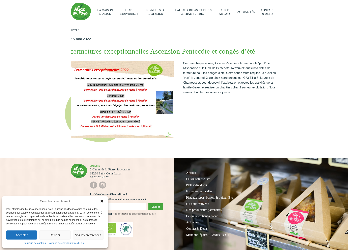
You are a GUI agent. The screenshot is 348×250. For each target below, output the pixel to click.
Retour (75, 29)
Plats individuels (129, 12)
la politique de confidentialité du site (135, 213)
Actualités (246, 11)
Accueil (191, 172)
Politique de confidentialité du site (66, 243)
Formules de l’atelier (156, 12)
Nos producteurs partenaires (204, 210)
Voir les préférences (88, 235)
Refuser (55, 235)
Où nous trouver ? (197, 203)
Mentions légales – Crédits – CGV (208, 235)
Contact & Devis (196, 228)
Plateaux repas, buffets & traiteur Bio (193, 12)
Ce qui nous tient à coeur (202, 216)
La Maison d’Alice (105, 12)
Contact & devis (267, 12)
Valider (155, 206)
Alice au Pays (225, 12)
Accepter (22, 235)
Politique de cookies (35, 243)
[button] (102, 201)
